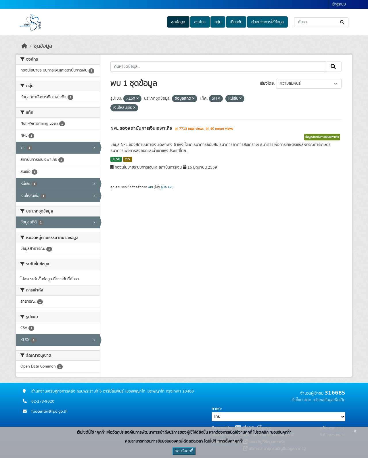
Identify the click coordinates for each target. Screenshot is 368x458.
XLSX (116, 159)
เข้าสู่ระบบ (339, 4)
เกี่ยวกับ (236, 22)
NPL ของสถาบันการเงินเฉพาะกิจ (141, 128)
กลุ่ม (217, 22)
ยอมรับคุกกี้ (184, 451)
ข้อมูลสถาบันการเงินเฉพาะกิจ (322, 137)
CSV (127, 159)
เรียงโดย (267, 83)
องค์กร (200, 22)
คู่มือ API (166, 187)
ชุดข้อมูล (178, 22)
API (150, 187)
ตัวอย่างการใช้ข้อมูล (267, 22)
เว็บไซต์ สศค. (302, 400)
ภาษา (216, 409)
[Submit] (342, 22)
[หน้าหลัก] (24, 46)
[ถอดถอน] (138, 98)
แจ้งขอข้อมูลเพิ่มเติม (329, 400)
